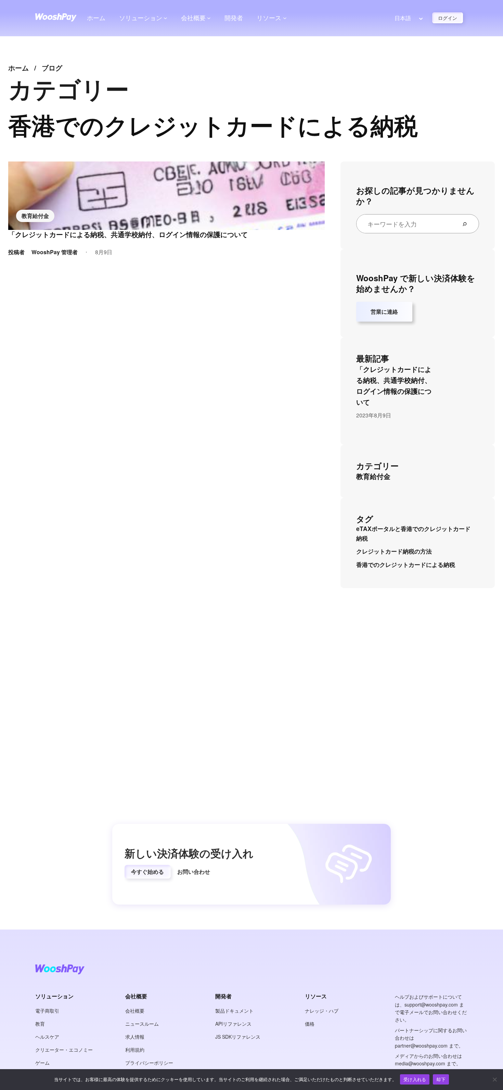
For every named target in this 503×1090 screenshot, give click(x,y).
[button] (148, 872)
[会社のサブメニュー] (209, 18)
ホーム (96, 17)
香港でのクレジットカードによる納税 (405, 564)
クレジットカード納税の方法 (394, 551)
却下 (441, 1079)
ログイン (447, 17)
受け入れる (414, 1079)
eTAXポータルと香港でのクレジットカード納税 (413, 533)
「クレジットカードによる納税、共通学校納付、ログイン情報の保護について (128, 234)
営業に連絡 (384, 311)
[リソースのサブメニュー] (285, 18)
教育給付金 (35, 216)
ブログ (52, 68)
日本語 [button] (403, 18)
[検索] (467, 224)
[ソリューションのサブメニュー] (165, 18)
